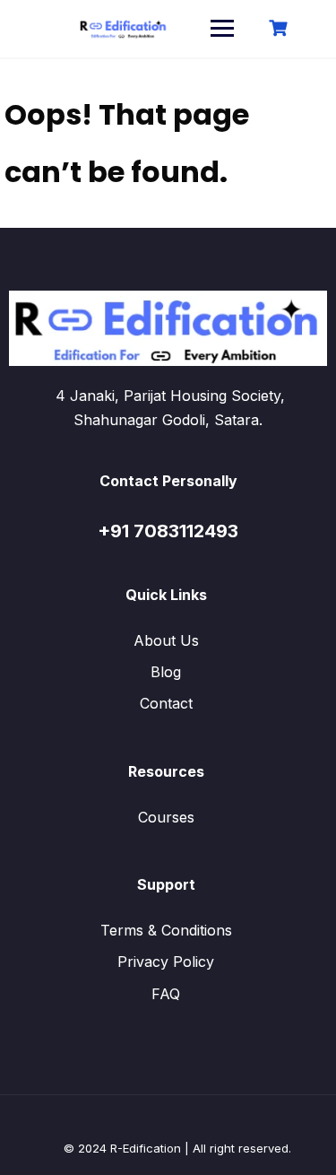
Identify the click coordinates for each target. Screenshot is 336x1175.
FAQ (165, 994)
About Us (166, 640)
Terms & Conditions (166, 930)
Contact (166, 703)
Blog (166, 672)
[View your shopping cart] (280, 28)
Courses (166, 817)
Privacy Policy (165, 961)
